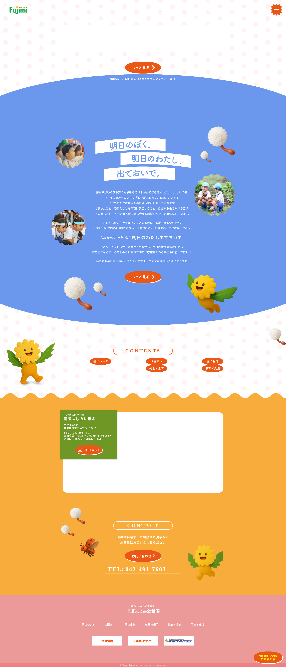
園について (88, 624)
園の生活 (130, 624)
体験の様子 (151, 624)
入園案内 (110, 624)
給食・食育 (174, 624)
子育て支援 (197, 624)
